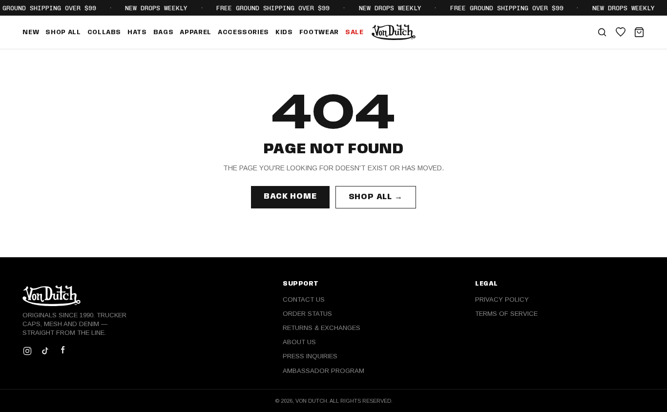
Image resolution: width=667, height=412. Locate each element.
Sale (354, 32)
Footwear (319, 32)
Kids (284, 32)
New (30, 32)
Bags (163, 32)
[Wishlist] (620, 32)
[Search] (602, 32)
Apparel (195, 32)
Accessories (243, 32)
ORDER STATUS (307, 313)
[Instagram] (27, 351)
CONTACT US (304, 299)
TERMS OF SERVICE (506, 313)
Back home (290, 196)
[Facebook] (62, 351)
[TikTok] (45, 351)
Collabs (104, 32)
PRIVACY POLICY (502, 299)
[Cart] (639, 32)
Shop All (63, 32)
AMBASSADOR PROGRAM (323, 370)
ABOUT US (299, 342)
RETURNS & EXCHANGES (321, 327)
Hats (137, 32)
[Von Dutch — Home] (394, 32)
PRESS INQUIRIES (310, 356)
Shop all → (376, 197)
